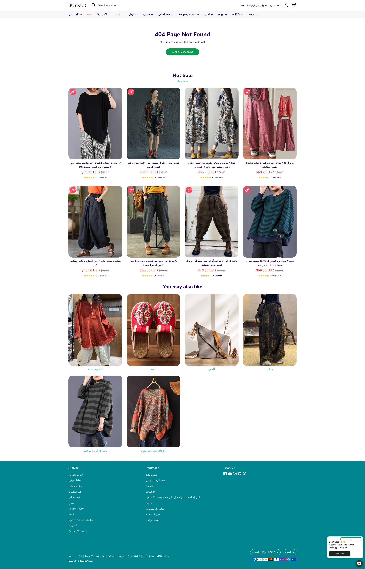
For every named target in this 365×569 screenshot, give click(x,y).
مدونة (149, 503)
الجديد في (73, 14)
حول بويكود (152, 474)
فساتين (147, 14)
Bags (221, 14)
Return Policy (76, 508)
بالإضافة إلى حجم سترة (153, 450)
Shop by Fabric (187, 14)
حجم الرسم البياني (155, 480)
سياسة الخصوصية (155, 508)
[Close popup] (351, 539)
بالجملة (149, 486)
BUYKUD (88, 561)
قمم (118, 14)
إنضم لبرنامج (152, 520)
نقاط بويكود (74, 480)
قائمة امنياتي (75, 486)
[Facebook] (225, 473)
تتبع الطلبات (74, 491)
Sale (89, 14)
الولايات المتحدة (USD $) (252, 5)
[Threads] (244, 473)
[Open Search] (93, 5)
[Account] (286, 5)
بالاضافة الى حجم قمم (95, 450)
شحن (71, 503)
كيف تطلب (74, 497)
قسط (71, 514)
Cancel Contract (77, 531)
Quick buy (95, 154)
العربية (273, 5)
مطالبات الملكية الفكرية (81, 520)
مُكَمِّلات (236, 14)
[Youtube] (230, 473)
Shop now (182, 81)
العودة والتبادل (75, 474)
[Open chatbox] (359, 563)
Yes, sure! (340, 554)
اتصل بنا (72, 525)
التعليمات (150, 491)
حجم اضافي (164, 14)
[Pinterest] (239, 473)
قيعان (132, 14)
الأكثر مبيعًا (102, 14)
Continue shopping (182, 52)
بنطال (270, 369)
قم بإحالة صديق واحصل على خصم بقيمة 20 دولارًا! (173, 497)
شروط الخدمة (153, 514)
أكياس (211, 369)
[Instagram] (235, 473)
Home (252, 14)
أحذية (207, 14)
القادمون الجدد (95, 369)
